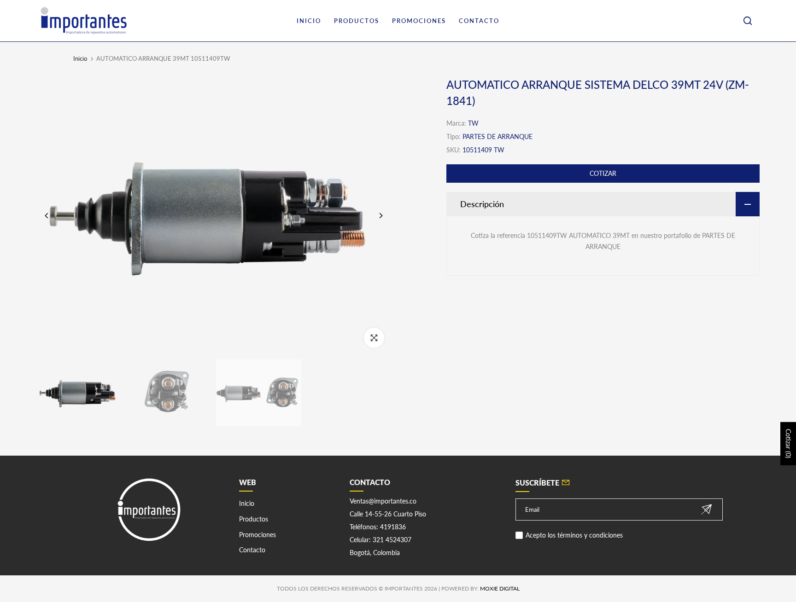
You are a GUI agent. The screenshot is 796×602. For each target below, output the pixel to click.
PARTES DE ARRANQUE (497, 136)
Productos (253, 519)
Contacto (252, 550)
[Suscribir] (706, 509)
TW (473, 123)
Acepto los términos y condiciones (574, 535)
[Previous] (53, 215)
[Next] (373, 215)
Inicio (80, 58)
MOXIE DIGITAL (500, 588)
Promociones (257, 534)
